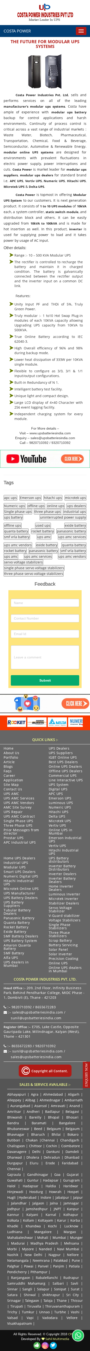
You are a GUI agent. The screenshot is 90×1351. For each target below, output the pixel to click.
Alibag (30, 1100)
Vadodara (50, 1317)
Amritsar (14, 1111)
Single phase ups (18, 511)
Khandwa (33, 1226)
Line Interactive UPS (66, 780)
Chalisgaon (16, 1146)
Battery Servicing (63, 945)
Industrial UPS (16, 863)
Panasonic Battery (19, 918)
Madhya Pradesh (44, 1243)
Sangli (27, 1289)
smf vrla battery (17, 537)
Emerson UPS (60, 798)
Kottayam (45, 1220)
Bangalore (67, 1123)
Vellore (72, 1317)
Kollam (28, 1220)
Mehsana (71, 1243)
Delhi (36, 1151)
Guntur (33, 1180)
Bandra (13, 1123)
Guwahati (15, 1180)
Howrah (55, 1191)
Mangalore (43, 1232)
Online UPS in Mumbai (60, 832)
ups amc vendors (18, 545)
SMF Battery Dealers (21, 936)
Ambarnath (74, 1100)
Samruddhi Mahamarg (26, 1283)
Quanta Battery (17, 923)
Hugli (11, 1197)
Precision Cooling (63, 959)
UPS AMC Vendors (19, 803)
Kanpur (73, 1209)
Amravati (58, 1106)
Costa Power (17, 31)
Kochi (52, 1226)
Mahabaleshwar (20, 1237)
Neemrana (41, 1260)
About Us (11, 753)
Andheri (33, 1111)
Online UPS (58, 963)
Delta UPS (36, 186)
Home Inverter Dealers (61, 888)
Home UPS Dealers (19, 858)
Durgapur (15, 1163)
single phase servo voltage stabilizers (34, 568)
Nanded (45, 1249)
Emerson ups (30, 497)
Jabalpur (62, 1197)
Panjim (58, 1266)
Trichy (12, 1312)
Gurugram (71, 1180)
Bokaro (72, 1134)
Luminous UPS (61, 803)
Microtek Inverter (63, 899)
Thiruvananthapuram (62, 1306)
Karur (61, 1220)
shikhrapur (51, 1295)
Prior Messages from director (21, 832)
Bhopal (53, 1117)
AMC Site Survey (18, 808)
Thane (62, 1300)
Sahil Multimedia (57, 1339)
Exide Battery (15, 932)
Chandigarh (69, 1140)
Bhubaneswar (18, 1128)
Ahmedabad (53, 1094)
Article (9, 762)
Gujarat (73, 1174)
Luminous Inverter (64, 894)
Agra (34, 1094)
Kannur (13, 1214)
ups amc (44, 537)
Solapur (43, 1289)
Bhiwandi (14, 1117)
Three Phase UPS (18, 826)
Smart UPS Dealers (20, 872)
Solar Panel (58, 950)
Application (13, 780)
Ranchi (52, 1277)
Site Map (11, 785)
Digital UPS (58, 789)
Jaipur (78, 1197)
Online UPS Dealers (65, 767)
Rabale (41, 1277)
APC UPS (16, 181)
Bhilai (56, 1134)
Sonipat (60, 1289)
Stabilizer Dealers (64, 903)
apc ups (10, 497)
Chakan (32, 1140)
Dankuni (53, 1151)
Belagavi (72, 1111)
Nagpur (54, 1254)
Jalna (54, 1203)
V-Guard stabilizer (64, 916)
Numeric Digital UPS (21, 876)
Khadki (12, 1226)
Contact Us (13, 789)
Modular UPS (15, 867)
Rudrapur (71, 1277)
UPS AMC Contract (19, 817)
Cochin (51, 1146)
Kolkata (13, 1220)
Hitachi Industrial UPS (64, 852)
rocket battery (42, 531)
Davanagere (16, 1151)
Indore (46, 1197)
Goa (57, 1174)
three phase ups (47, 511)
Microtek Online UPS (21, 889)
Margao (70, 1232)
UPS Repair (13, 812)
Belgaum (54, 1128)
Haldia (51, 1186)
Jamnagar (71, 1203)
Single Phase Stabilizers (60, 926)
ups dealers (76, 506)
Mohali (42, 1237)
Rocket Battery (16, 927)
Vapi (30, 1317)
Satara (12, 1295)
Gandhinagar (37, 1174)
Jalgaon (38, 1203)
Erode (50, 1163)
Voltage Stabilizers (65, 920)
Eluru (34, 1163)
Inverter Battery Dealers (62, 880)
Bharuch (38, 1134)
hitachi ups (53, 497)
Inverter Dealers (63, 874)
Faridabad (70, 1163)
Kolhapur (70, 1214)
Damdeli (72, 1151)
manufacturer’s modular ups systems (34, 106)
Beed (38, 1128)
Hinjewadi (15, 1191)
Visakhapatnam (19, 1323)
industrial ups (74, 511)
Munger (76, 1237)
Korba (75, 1220)
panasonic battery (71, 531)
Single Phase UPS (18, 821)
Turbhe (60, 1312)
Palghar (13, 1266)
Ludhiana (14, 1232)
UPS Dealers (59, 749)
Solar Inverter (60, 954)
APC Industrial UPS (20, 843)
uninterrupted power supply (63, 517)
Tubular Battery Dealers (17, 912)
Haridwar (70, 1186)
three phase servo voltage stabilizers (33, 573)
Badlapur (52, 1111)
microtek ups (75, 497)
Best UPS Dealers (63, 762)
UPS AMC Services (19, 798)
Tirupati (16, 1306)
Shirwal (30, 1295)
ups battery (13, 517)
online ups (55, 506)
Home (8, 749)
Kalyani (32, 1214)
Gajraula (14, 1174)
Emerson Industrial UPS (65, 839)
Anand (74, 1106)
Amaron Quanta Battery (17, 947)
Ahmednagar (50, 1100)
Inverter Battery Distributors (62, 868)
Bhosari (72, 1117)
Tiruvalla (34, 1306)
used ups (43, 525)
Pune (76, 1260)
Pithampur (39, 1272)
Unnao (44, 1312)
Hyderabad (27, 1197)
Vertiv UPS (33, 181)
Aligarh (73, 1094)
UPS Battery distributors (59, 860)
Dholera (32, 1157)
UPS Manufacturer (19, 893)
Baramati (39, 1123)
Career (9, 776)
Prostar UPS (14, 838)
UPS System (59, 785)
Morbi (12, 1249)
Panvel (43, 1266)
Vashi (75, 1312)
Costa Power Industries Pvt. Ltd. (42, 95)
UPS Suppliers (61, 753)
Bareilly (35, 1117)
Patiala (74, 1266)
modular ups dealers (36, 175)
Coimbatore (70, 1146)
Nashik (12, 1254)
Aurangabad (20, 1106)
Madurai (18, 1243)
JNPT (57, 1209)
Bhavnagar (15, 1134)
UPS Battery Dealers (21, 898)
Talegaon (32, 1300)
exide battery (75, 525)
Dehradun (52, 1157)
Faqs (8, 771)
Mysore (28, 1249)
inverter (75, 229)
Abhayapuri (16, 1094)
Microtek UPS (14, 186)
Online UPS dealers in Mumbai (65, 969)
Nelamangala (18, 1260)
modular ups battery (68, 112)
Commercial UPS (63, 776)
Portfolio (11, 758)
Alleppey (14, 1100)
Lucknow (71, 1226)
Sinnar (12, 1289)
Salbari (58, 1283)
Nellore (73, 1254)
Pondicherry (17, 1272)
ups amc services (72, 537)
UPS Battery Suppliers (14, 904)
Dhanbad (72, 1157)
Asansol (40, 1106)
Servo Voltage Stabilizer (60, 909)
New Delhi (33, 1254)
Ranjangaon (20, 1277)
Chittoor (35, 1146)
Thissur (77, 1300)
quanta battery (16, 531)
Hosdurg (36, 1191)
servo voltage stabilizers (23, 562)
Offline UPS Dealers (66, 771)
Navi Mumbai (68, 1249)
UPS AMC (11, 794)
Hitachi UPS (76, 181)
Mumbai (59, 1237)
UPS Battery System (20, 941)
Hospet (73, 1191)
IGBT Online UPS (63, 758)
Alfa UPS (11, 958)
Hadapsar (51, 1180)
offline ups (36, 506)
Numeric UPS (54, 181)
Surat (75, 1289)
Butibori (13, 1140)
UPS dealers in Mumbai (16, 964)
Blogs (8, 767)
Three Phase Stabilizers (59, 934)
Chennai (48, 1140)
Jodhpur (13, 1209)
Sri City (72, 1295)
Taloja (48, 1300)
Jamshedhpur (37, 1209)
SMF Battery (14, 953)
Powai (28, 1266)
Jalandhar (19, 1203)
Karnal (51, 1214)
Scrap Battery (60, 941)
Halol (11, 1186)
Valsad (12, 1317)
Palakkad (61, 1260)
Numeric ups (14, 506)
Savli (74, 1283)
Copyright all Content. (49, 1071)
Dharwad (14, 1157)
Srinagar (14, 1300)
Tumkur (28, 1312)
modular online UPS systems (28, 152)
